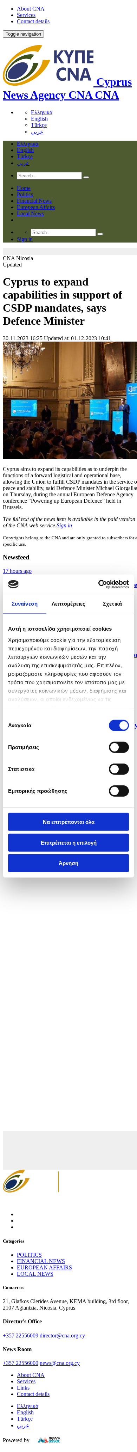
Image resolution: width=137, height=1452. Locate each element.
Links (23, 1388)
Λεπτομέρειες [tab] (68, 604)
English (39, 119)
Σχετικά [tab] (112, 604)
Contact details (33, 21)
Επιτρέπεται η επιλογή (69, 842)
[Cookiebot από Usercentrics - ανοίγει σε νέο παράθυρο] (98, 584)
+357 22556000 (20, 1363)
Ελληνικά (41, 112)
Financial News (34, 201)
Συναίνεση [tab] (25, 604)
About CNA (31, 9)
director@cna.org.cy (62, 1335)
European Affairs (36, 207)
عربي (37, 132)
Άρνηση (68, 863)
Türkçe (39, 125)
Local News (30, 213)
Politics (25, 194)
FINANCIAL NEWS (41, 1261)
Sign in (64, 525)
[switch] (119, 747)
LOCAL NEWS (35, 1274)
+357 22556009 (20, 1335)
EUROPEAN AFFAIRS (44, 1267)
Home (24, 188)
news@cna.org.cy (60, 1363)
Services (26, 15)
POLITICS (29, 1255)
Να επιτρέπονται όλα (68, 822)
